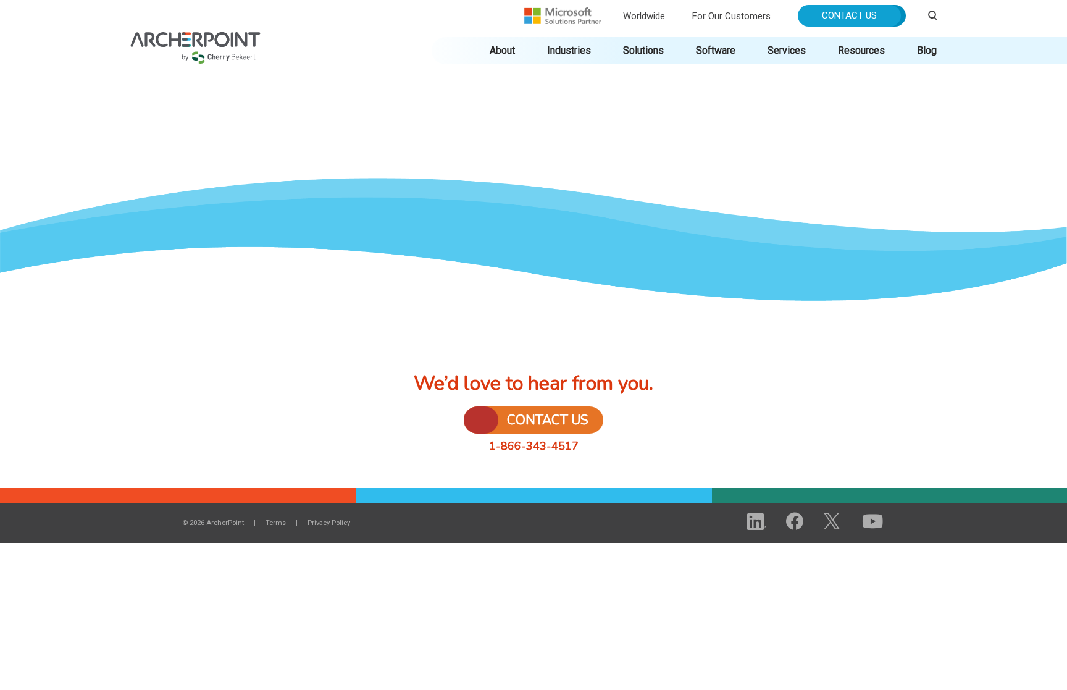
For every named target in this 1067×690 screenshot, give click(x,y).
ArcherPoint (195, 38)
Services (787, 50)
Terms (276, 523)
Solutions (643, 50)
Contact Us (849, 15)
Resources (861, 50)
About (502, 50)
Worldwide (644, 16)
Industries (569, 50)
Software (715, 50)
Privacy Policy (329, 523)
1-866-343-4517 (534, 446)
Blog (927, 50)
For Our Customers (731, 16)
